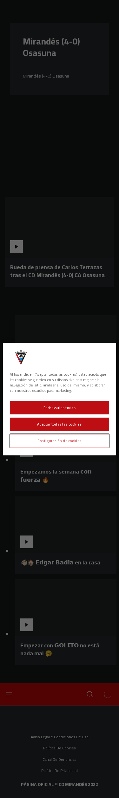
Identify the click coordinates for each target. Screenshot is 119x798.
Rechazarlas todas (59, 407)
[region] (59, 399)
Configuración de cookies (59, 440)
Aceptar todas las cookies (59, 424)
